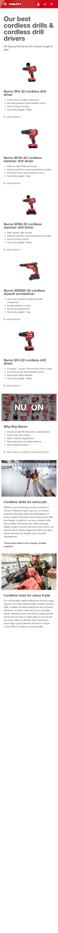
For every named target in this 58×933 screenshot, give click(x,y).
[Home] (15, 4)
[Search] (51, 4)
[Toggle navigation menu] (5, 4)
